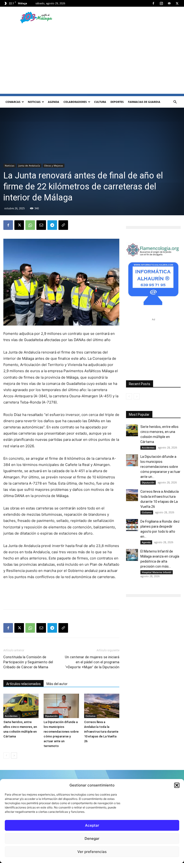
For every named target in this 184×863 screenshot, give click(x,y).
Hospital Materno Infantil (156, 572)
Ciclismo (90, 716)
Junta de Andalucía (29, 165)
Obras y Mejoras (53, 165)
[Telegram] (52, 225)
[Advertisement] (92, 60)
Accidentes (11, 716)
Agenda (53, 102)
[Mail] (169, 3)
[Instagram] (161, 3)
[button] (176, 785)
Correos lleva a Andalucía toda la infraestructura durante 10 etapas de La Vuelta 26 (101, 731)
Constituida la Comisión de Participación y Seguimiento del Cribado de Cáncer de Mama (28, 662)
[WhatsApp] (30, 225)
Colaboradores (75, 102)
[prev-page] (6, 755)
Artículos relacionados (23, 684)
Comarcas (13, 102)
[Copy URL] (63, 225)
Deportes (117, 102)
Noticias (34, 102)
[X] (177, 3)
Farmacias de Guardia (144, 102)
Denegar (92, 838)
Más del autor (57, 684)
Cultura (100, 102)
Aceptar (92, 825)
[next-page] (14, 755)
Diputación (51, 716)
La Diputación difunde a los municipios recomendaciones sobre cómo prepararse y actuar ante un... (160, 467)
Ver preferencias (92, 851)
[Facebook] (153, 3)
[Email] (41, 225)
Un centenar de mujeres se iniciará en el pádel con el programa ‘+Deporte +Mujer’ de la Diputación (92, 662)
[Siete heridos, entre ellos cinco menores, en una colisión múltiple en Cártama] (21, 706)
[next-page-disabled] (137, 396)
